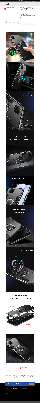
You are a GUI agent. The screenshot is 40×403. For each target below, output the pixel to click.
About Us (30, 1)
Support (14, 393)
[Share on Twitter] (22, 26)
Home (21, 7)
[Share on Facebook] (20, 26)
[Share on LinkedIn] (25, 26)
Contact (32, 1)
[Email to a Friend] (23, 26)
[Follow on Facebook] (33, 1)
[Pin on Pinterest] (24, 26)
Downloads (6, 393)
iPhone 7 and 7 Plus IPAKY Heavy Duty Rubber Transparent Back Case (16, 375)
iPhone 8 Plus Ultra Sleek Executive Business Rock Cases (31, 375)
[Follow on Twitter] (34, 1)
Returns (13, 392)
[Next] (18, 13)
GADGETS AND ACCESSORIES (25, 7)
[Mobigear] (7, 4)
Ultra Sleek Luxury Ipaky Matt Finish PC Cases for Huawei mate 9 (8, 375)
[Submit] (29, 3)
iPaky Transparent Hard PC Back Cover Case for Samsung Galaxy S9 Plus (24, 376)
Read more (16, 377)
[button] (5, 19)
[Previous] (5, 13)
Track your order (26, 1)
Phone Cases (29, 7)
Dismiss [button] (23, 0)
